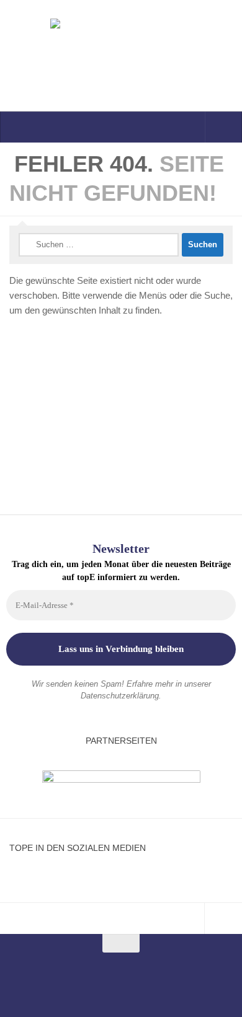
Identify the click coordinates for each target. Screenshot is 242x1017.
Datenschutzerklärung (120, 695)
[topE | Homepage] (121, 56)
